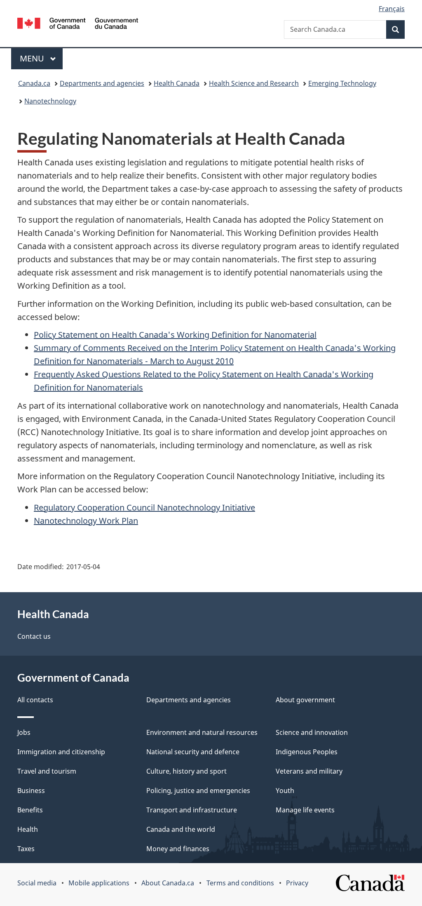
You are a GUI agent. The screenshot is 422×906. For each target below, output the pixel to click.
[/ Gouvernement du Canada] (77, 24)
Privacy (297, 882)
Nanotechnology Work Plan (86, 520)
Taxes (26, 848)
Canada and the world (180, 829)
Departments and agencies (102, 83)
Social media (36, 882)
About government (305, 699)
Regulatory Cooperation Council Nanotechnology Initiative (144, 507)
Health (27, 829)
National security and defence (192, 751)
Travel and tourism (46, 771)
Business (31, 790)
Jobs (23, 732)
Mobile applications (98, 882)
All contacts (35, 699)
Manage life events (305, 809)
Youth (285, 790)
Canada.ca (34, 83)
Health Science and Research (254, 83)
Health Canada (176, 83)
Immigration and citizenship (61, 751)
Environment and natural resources (202, 732)
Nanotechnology (50, 101)
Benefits (30, 809)
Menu (33, 58)
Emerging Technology (342, 83)
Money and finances (177, 848)
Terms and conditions (240, 882)
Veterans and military (309, 771)
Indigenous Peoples (307, 751)
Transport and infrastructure (191, 809)
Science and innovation (312, 732)
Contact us (34, 636)
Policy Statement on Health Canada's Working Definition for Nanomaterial (175, 334)
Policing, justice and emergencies (198, 790)
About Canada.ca (167, 882)
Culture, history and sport (186, 771)
